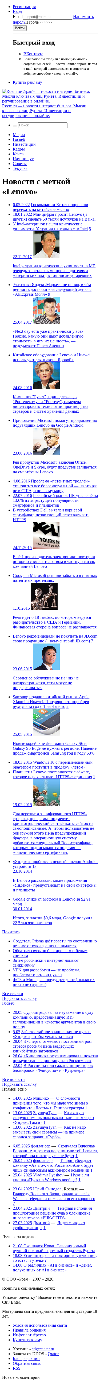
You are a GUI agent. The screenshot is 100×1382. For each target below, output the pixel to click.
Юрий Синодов (47, 1189)
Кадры (19, 149)
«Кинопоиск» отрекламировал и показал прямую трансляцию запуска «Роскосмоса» (55, 1058)
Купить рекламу (27, 82)
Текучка (20, 168)
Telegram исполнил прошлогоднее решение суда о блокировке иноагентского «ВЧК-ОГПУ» (52, 1213)
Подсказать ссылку (19, 998)
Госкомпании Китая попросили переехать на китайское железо (50, 207)
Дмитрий (41, 1208)
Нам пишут (23, 158)
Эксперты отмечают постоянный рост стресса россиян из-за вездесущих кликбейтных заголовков (53, 1046)
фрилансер (40, 1146)
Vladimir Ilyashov (48, 1175)
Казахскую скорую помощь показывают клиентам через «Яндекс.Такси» (53, 1117)
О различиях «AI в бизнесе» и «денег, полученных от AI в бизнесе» (52, 1267)
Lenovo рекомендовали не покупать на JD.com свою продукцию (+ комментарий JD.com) (55, 638)
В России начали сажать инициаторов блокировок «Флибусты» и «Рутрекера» (53, 1068)
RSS (17, 1368)
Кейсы (19, 154)
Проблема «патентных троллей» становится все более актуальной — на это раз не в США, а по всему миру (55, 486)
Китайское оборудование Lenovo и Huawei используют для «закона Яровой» (51, 357)
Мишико (41, 1098)
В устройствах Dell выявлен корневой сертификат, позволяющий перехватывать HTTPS (51, 515)
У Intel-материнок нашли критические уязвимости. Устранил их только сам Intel (50, 226)
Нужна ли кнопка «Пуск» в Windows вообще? (51, 1177)
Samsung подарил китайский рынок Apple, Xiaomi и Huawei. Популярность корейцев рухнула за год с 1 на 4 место (51, 701)
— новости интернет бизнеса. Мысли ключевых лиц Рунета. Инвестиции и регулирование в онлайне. (44, 111)
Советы (20, 163)
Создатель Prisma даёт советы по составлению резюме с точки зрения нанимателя (55, 943)
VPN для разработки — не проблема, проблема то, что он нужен (46, 972)
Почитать (10, 932)
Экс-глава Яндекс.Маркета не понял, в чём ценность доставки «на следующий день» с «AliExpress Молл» (52, 289)
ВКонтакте (33, 54)
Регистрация (24, 6)
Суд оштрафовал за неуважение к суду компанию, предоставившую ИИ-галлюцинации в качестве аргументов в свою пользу (54, 1019)
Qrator (53, 1353)
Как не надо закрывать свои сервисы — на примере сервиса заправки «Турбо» (49, 1132)
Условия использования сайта (40, 1325)
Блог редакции (26, 1358)
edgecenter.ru (43, 1349)
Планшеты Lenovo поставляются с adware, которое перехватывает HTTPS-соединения (52, 774)
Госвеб (19, 139)
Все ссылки (12, 993)
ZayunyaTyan (45, 1112)
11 (25, 904)
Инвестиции (24, 144)
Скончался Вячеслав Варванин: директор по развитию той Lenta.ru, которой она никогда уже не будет (55, 1151)
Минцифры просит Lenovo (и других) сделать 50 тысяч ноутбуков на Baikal (54, 216)
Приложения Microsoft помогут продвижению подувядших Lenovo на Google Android (55, 422)
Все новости (13, 1079)
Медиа (19, 134)
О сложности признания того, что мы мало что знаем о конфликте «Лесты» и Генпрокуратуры (50, 1103)
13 (34, 866)
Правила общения (29, 1330)
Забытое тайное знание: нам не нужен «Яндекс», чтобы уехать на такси (52, 1034)
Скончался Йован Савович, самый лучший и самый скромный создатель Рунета (54, 1248)
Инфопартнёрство (29, 1335)
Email (18, 16)
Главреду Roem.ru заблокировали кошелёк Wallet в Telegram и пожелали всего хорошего (54, 1196)
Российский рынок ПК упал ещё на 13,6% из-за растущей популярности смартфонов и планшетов (55, 500)
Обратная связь (27, 1363)
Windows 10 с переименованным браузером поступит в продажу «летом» (53, 764)
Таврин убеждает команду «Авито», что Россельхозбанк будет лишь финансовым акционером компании (53, 1165)
